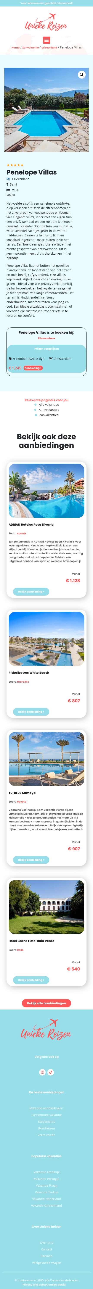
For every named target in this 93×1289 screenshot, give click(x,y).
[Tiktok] (50, 1072)
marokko (23, 681)
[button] (46, 40)
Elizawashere (46, 338)
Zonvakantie (30, 47)
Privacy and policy (34, 1284)
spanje (21, 533)
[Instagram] (42, 1072)
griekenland (49, 47)
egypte (21, 801)
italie (20, 950)
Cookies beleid (56, 1284)
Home (15, 47)
